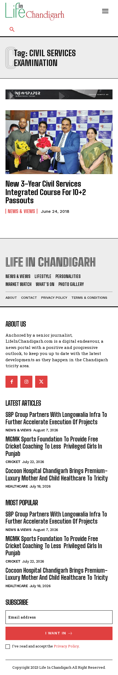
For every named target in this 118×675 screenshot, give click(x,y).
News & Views (21, 211)
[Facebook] (11, 382)
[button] (12, 29)
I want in (55, 633)
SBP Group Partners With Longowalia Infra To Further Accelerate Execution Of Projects (56, 418)
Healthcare (16, 486)
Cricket (13, 462)
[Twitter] (41, 382)
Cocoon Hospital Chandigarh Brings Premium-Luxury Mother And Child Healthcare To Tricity (56, 474)
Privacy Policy (66, 646)
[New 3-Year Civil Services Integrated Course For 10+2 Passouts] (59, 142)
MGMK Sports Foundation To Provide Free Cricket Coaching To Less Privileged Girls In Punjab (53, 446)
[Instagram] (26, 382)
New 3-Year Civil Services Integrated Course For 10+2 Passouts (45, 192)
